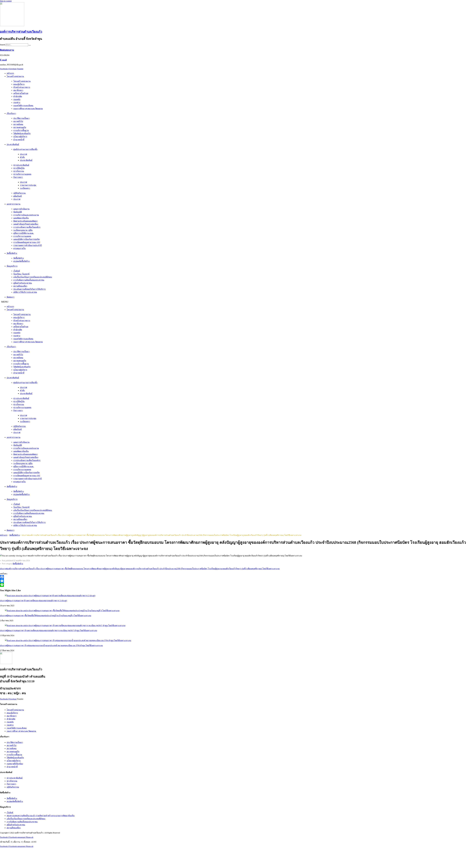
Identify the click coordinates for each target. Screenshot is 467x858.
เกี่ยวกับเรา (11, 113)
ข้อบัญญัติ (17, 212)
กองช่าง (16, 102)
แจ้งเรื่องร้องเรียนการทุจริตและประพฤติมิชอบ (32, 277)
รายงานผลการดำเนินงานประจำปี (27, 245)
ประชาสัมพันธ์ (13, 144)
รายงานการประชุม (28, 185)
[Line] (70, 585)
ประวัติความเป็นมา (21, 118)
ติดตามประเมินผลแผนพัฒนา (25, 221)
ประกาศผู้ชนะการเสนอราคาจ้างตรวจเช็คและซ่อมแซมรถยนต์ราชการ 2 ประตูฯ (33, 601)
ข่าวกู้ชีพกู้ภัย (18, 168)
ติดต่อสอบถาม (7, 50)
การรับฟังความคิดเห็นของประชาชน (28, 280)
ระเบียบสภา (25, 188)
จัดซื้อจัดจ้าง (12, 253)
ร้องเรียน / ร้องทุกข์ (21, 274)
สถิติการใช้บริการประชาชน (25, 292)
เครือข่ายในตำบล (20, 93)
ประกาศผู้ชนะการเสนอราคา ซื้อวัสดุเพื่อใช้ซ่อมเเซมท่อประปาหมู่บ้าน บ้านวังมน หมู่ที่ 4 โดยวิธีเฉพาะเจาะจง (45, 616)
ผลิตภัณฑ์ (17, 196)
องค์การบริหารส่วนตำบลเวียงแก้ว (21, 31)
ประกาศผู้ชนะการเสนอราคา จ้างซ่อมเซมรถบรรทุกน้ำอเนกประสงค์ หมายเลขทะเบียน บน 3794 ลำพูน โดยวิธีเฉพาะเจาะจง (51, 645)
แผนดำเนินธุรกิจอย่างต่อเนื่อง (25, 224)
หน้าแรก (10, 73)
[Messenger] (70, 581)
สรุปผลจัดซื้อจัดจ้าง (21, 261)
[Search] (30, 45)
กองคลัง (16, 99)
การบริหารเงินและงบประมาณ (26, 215)
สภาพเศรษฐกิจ (19, 127)
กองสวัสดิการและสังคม (23, 105)
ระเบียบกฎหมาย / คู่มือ (22, 230)
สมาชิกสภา (18, 90)
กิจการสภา (18, 177)
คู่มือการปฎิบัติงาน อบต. (23, 233)
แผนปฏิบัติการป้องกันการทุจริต (26, 239)
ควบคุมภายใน (19, 248)
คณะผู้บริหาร (19, 84)
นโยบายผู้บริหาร (20, 136)
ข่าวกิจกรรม (18, 171)
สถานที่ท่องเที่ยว (20, 286)
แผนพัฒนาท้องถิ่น (21, 218)
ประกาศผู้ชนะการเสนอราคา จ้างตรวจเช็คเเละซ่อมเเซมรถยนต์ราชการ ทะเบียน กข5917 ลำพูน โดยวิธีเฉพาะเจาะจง (48, 630)
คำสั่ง (22, 157)
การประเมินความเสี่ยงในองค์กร (26, 227)
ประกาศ (23, 154)
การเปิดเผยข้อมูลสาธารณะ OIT (26, 242)
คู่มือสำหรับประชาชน (22, 283)
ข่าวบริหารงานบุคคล (22, 174)
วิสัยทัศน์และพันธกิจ (21, 133)
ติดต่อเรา (10, 297)
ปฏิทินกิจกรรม (19, 193)
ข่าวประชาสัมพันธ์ (21, 165)
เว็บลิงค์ (16, 271)
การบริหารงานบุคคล (22, 236)
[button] (233, 301)
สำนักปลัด (17, 96)
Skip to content (6, 1)
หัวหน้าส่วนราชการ (21, 87)
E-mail (3, 60)
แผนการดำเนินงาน (21, 209)
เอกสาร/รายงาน (13, 204)
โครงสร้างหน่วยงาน (15, 76)
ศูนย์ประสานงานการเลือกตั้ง (25, 149)
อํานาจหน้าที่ (18, 140)
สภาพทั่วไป (18, 121)
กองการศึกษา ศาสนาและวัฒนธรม (28, 109)
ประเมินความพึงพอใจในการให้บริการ (29, 289)
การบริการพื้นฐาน (21, 130)
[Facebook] (70, 577)
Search (2, 45)
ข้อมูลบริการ (12, 266)
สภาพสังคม (18, 124)
